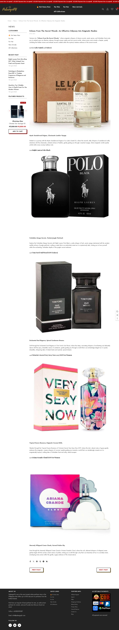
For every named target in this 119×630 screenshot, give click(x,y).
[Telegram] (43, 561)
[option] (18, 118)
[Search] (103, 9)
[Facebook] (30, 561)
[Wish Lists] (112, 9)
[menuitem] (18, 35)
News (15, 21)
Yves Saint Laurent (18, 121)
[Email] (47, 561)
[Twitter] (33, 561)
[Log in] (108, 9)
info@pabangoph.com (18, 615)
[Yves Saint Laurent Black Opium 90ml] (18, 110)
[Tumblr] (40, 561)
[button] (9, 110)
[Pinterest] (37, 561)
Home (9, 21)
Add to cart (18, 131)
